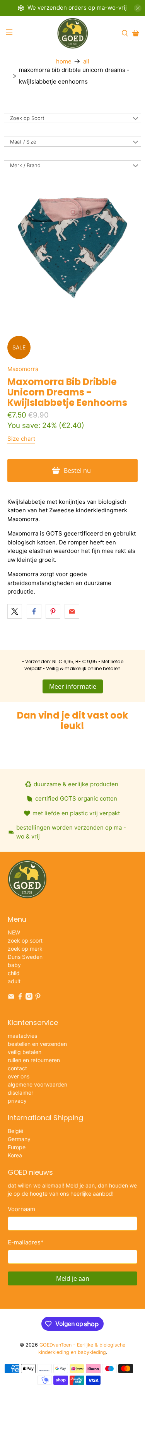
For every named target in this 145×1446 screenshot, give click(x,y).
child (14, 973)
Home (64, 61)
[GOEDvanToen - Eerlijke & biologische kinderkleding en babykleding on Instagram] (29, 997)
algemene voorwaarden (37, 1084)
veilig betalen (24, 1052)
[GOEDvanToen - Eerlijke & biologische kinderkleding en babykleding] (72, 33)
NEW (14, 932)
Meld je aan (72, 1278)
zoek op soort (25, 940)
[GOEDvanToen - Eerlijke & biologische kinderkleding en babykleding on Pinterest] (37, 997)
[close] (138, 8)
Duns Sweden (25, 956)
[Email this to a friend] (72, 611)
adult (14, 981)
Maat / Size (23, 142)
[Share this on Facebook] (34, 611)
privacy (17, 1100)
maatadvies (22, 1035)
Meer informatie (72, 686)
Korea (15, 1155)
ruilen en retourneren (34, 1060)
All (86, 61)
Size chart (21, 438)
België (15, 1131)
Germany (19, 1139)
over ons (18, 1076)
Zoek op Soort (27, 118)
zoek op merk (25, 948)
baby (14, 965)
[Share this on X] (14, 611)
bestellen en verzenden (37, 1043)
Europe (17, 1147)
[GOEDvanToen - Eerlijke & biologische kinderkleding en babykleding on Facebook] (20, 997)
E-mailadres (26, 1242)
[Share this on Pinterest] (53, 611)
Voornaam (21, 1209)
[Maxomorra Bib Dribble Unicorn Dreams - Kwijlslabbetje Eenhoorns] (72, 247)
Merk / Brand (25, 165)
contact (17, 1068)
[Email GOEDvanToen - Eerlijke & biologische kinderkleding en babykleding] (11, 997)
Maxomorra (22, 369)
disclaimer (20, 1092)
